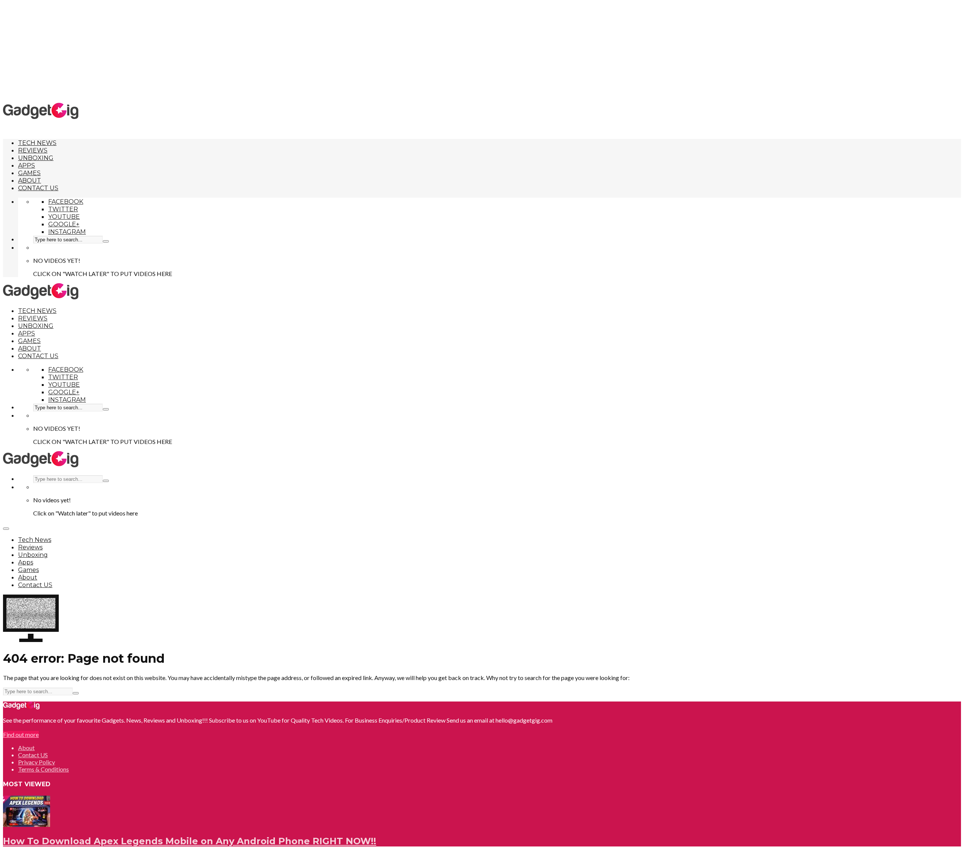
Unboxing (35, 158)
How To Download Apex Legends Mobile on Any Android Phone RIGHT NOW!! (189, 841)
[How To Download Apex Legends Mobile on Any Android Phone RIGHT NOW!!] (26, 824)
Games (29, 173)
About (29, 180)
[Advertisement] (482, 51)
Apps (26, 165)
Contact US (38, 188)
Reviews (32, 150)
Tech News (37, 142)
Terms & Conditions (43, 769)
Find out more (21, 734)
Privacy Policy (36, 762)
